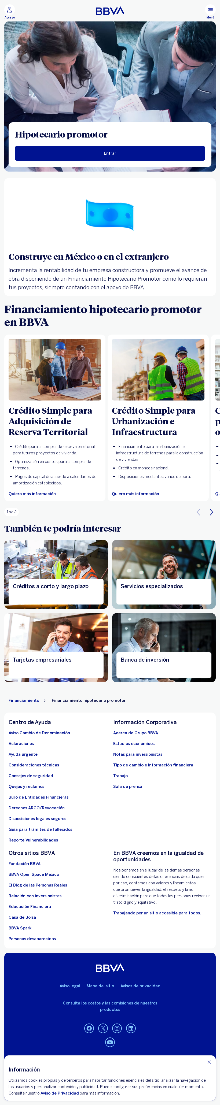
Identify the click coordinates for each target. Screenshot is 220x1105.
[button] (211, 512)
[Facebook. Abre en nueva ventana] (89, 1028)
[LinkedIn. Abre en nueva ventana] (131, 1028)
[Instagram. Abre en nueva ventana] (117, 1028)
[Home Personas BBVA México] (110, 10)
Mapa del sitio (100, 986)
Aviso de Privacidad (60, 1093)
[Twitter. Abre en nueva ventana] (103, 1028)
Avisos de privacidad (140, 986)
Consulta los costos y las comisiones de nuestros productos (110, 1006)
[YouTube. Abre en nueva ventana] (110, 1042)
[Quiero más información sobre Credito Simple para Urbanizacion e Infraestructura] (158, 370)
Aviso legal (70, 986)
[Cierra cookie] (209, 1062)
